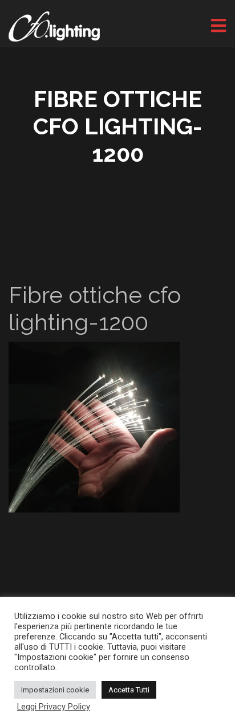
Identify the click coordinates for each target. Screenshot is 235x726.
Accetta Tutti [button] (128, 690)
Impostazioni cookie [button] (55, 690)
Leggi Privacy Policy (53, 707)
